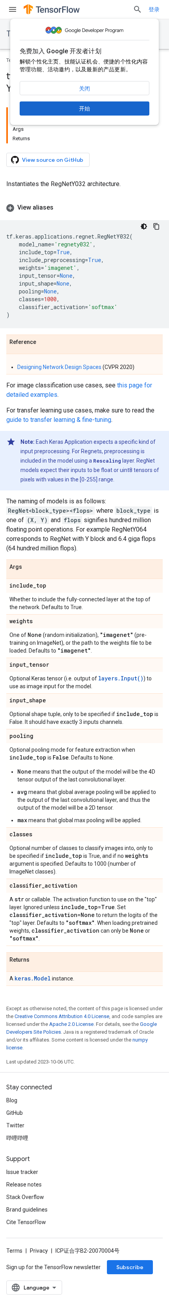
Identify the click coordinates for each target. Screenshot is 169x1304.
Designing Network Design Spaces (59, 367)
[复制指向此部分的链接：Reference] (44, 342)
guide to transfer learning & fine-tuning (58, 419)
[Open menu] (12, 9)
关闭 (84, 88)
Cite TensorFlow (26, 1222)
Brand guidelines (27, 1209)
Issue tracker (22, 1172)
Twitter (15, 1125)
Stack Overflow (25, 1197)
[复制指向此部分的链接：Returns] (37, 960)
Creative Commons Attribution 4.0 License (62, 1016)
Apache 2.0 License (71, 1024)
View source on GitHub (52, 159)
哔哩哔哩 (17, 1138)
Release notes (24, 1184)
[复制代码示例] (156, 226)
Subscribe (129, 1267)
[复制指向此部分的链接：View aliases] (61, 207)
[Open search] (137, 9)
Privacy (39, 1251)
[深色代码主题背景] (144, 226)
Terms (14, 1251)
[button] (84, 207)
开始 (84, 108)
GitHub (14, 1113)
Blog (11, 1100)
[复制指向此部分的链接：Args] (30, 567)
